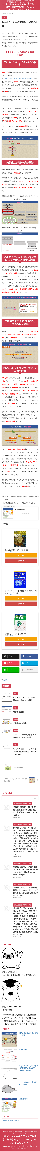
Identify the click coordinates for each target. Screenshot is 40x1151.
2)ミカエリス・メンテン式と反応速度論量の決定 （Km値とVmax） (24, 751)
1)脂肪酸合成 (23, 1099)
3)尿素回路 (23, 1049)
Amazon (21, 555)
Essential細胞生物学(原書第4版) (17, 550)
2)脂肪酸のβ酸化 (20, 723)
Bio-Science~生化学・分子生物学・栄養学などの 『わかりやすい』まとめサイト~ (20, 7)
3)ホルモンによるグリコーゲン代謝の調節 (17, 79)
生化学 (5, 680)
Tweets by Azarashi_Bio (11, 1120)
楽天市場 (21, 561)
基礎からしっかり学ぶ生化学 (15, 634)
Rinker (11, 551)
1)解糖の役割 (18, 712)
